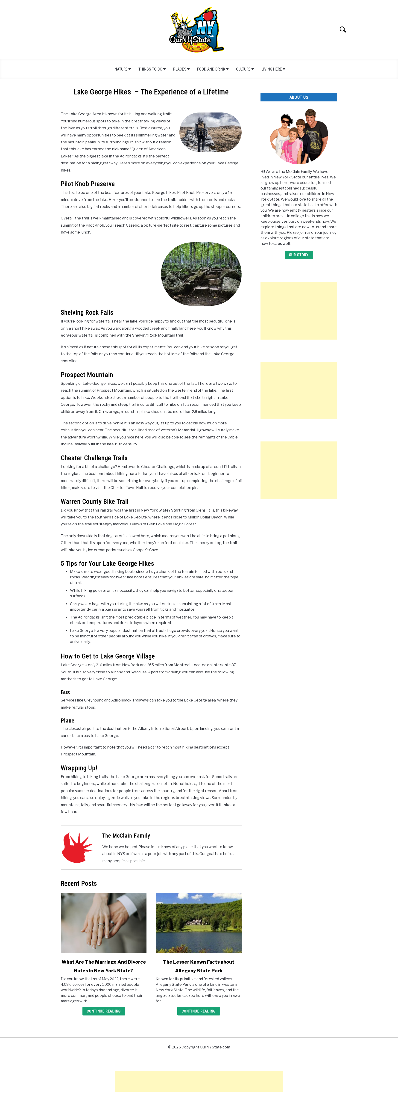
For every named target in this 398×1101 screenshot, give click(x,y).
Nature (121, 69)
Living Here (271, 69)
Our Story (299, 255)
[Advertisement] (298, 311)
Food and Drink (211, 69)
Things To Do (150, 69)
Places (179, 69)
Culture (243, 69)
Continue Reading (104, 1011)
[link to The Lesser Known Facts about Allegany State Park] (198, 923)
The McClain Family (126, 835)
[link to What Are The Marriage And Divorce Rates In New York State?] (103, 923)
